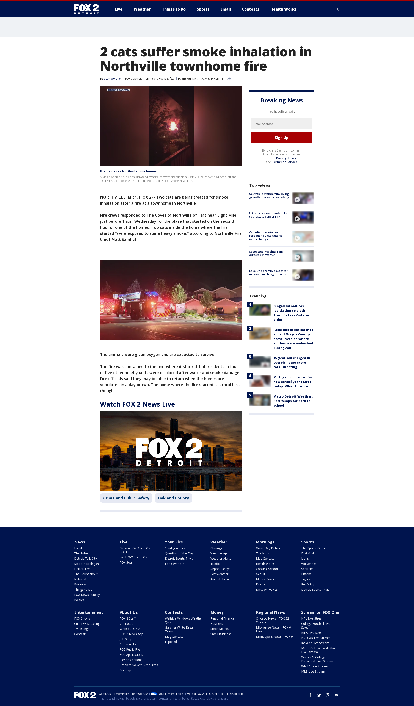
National (80, 579)
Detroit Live (82, 569)
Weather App (219, 553)
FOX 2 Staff (127, 618)
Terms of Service (284, 162)
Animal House (220, 579)
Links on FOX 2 (266, 589)
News (79, 542)
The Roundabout (86, 574)
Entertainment (88, 612)
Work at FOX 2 (130, 629)
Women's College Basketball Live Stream (317, 659)
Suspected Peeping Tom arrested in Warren (266, 253)
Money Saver (265, 579)
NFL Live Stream (313, 618)
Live (124, 542)
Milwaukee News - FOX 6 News (273, 629)
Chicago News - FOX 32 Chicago (272, 620)
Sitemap (125, 670)
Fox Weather (219, 574)
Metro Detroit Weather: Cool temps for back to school (293, 400)
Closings (216, 548)
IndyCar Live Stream (315, 643)
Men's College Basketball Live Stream (318, 650)
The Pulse (81, 553)
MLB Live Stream (313, 633)
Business (80, 584)
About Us (129, 612)
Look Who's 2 (174, 564)
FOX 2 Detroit (133, 78)
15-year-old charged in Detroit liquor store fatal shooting (291, 362)
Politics (79, 600)
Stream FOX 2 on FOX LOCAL (135, 550)
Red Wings (308, 584)
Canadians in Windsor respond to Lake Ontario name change (265, 235)
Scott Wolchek (112, 78)
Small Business (220, 634)
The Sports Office (313, 548)
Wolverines (309, 564)
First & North (310, 553)
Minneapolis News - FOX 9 (274, 636)
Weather (218, 542)
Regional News (270, 612)
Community (128, 644)
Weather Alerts (220, 558)
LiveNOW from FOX (133, 557)
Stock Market (219, 629)
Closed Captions (131, 660)
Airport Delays (220, 569)
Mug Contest (265, 558)
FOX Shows (82, 618)
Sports (307, 542)
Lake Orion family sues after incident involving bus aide (268, 272)
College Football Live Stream (315, 625)
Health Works (265, 564)
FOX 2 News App (131, 634)
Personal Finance (222, 618)
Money (217, 612)
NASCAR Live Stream (316, 638)
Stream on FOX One (320, 612)
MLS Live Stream (313, 671)
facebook (310, 695)
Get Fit (260, 574)
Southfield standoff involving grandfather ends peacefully (269, 195)
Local (78, 548)
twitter (319, 695)
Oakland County (173, 498)
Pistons (306, 574)
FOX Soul (126, 562)
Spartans (307, 569)
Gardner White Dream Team (180, 629)
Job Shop (126, 639)
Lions (305, 558)
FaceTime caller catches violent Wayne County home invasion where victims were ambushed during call (293, 339)
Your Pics (174, 542)
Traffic (215, 564)
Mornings (265, 542)
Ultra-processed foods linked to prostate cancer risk (269, 214)
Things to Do (83, 589)
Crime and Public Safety (160, 78)
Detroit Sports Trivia (179, 558)
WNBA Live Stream (314, 666)
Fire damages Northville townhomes (128, 171)
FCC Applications (131, 655)
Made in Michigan (86, 564)
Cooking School (267, 569)
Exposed (171, 642)
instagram (327, 695)
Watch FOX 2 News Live (137, 404)
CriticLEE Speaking (87, 623)
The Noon (263, 553)
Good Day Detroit (268, 548)
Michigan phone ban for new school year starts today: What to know (292, 381)
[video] (303, 198)
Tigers (305, 579)
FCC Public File (130, 649)
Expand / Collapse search (337, 9)
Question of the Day (179, 553)
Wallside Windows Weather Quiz (184, 620)
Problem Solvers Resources (139, 665)
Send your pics (175, 548)
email (336, 695)
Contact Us (127, 623)
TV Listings (81, 629)
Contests (80, 634)
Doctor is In (264, 584)
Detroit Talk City (85, 558)
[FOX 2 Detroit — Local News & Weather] (88, 9)
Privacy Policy (286, 158)
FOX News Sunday (87, 595)
